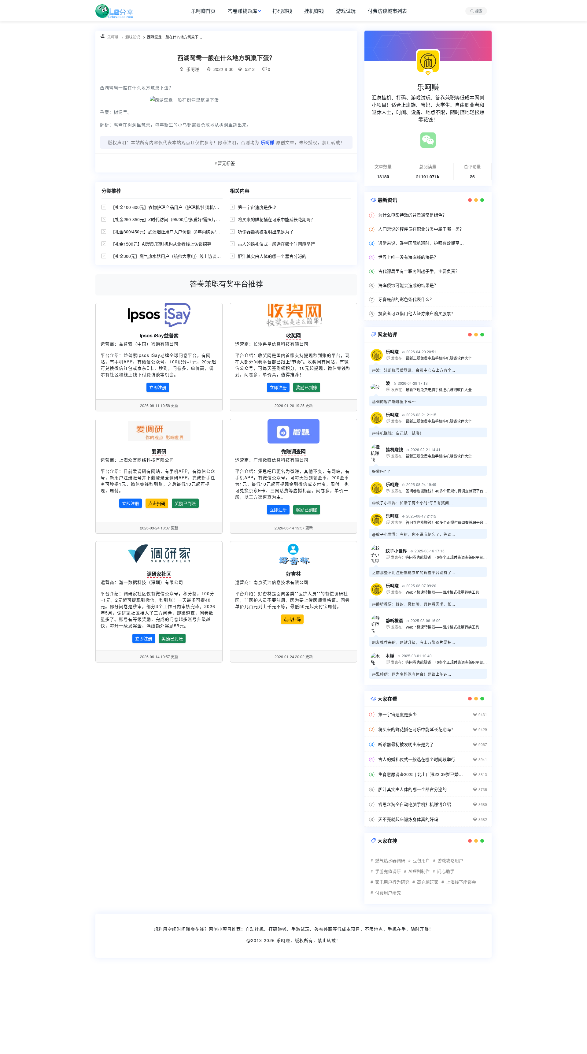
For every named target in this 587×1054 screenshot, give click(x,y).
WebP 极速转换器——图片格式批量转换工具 (442, 592)
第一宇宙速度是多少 (257, 207)
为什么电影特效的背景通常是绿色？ (412, 215)
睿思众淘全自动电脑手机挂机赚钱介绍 (414, 804)
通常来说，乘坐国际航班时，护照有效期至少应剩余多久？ (421, 243)
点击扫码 (156, 503)
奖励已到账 (306, 387)
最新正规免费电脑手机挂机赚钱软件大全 (439, 358)
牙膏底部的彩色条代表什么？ (406, 299)
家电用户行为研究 (392, 882)
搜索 (478, 10)
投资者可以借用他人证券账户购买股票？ (416, 313)
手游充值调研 (388, 871)
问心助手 (445, 871)
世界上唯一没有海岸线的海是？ (408, 257)
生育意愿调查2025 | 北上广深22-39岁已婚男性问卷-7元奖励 (421, 774)
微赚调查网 (293, 451)
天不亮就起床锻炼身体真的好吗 (408, 819)
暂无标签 (226, 163)
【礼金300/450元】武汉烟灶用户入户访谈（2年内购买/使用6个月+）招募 (181, 231)
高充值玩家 (427, 882)
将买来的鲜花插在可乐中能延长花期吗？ (276, 219)
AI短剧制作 (419, 871)
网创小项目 (220, 929)
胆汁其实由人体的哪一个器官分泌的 (272, 256)
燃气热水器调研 (390, 860)
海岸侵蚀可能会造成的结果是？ (408, 285)
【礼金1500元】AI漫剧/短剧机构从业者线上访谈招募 (161, 244)
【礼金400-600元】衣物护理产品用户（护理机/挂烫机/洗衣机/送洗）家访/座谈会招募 (192, 207)
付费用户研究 (388, 892)
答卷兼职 (323, 929)
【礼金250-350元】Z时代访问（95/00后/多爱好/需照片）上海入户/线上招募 (183, 219)
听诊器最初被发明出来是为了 (266, 231)
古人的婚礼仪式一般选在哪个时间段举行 (276, 244)
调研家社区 (159, 573)
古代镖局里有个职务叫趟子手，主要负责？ (419, 271)
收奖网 (293, 335)
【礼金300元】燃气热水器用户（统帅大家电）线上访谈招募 (168, 256)
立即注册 (157, 387)
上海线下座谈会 (461, 882)
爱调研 (159, 451)
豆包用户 (421, 860)
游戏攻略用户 (450, 860)
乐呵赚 (283, 940)
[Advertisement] (183, 1009)
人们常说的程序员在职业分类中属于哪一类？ (421, 229)
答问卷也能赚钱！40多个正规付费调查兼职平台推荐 (448, 490)
